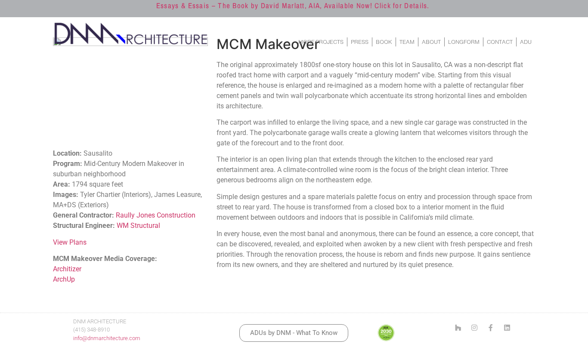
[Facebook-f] (490, 327)
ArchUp (64, 279)
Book (384, 42)
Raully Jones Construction (155, 215)
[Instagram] (474, 327)
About (431, 42)
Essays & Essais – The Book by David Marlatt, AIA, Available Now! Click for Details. (293, 5)
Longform (464, 42)
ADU (526, 42)
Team (407, 42)
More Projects (321, 42)
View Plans (70, 242)
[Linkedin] (507, 327)
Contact (500, 42)
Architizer (67, 269)
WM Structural (138, 225)
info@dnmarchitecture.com (106, 338)
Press (359, 42)
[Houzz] (458, 327)
